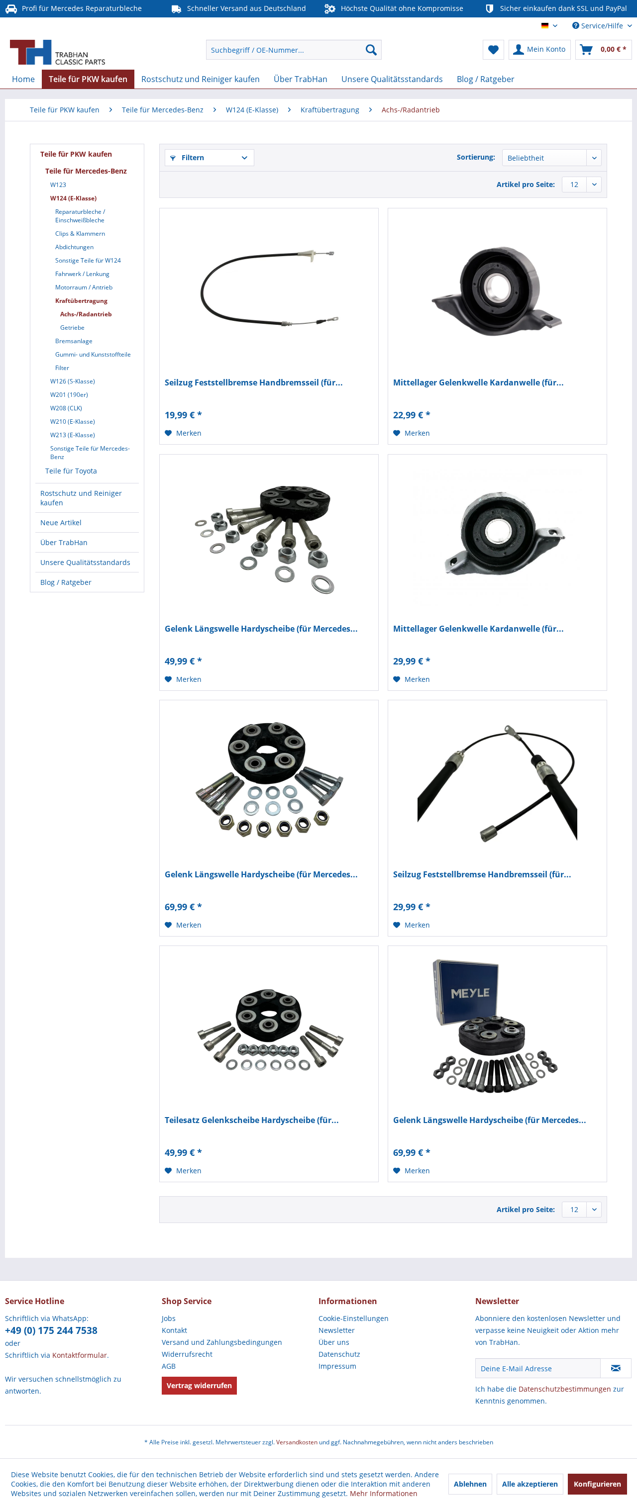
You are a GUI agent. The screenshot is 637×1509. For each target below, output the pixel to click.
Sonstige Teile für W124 (88, 260)
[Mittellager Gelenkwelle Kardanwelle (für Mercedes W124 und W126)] (497, 534)
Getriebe (72, 327)
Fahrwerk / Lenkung (82, 274)
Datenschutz (339, 1354)
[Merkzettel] (493, 50)
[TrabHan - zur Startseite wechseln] (57, 52)
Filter (62, 368)
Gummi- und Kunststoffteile (93, 354)
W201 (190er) (69, 394)
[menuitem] (294, 50)
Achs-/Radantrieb (86, 314)
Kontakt (174, 1330)
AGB (169, 1366)
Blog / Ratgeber (66, 582)
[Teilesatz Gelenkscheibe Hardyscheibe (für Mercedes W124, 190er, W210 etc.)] (269, 1025)
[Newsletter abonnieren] (616, 1368)
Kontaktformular (79, 1355)
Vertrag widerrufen (199, 1385)
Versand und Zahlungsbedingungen (222, 1342)
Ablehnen (470, 1484)
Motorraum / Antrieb (83, 287)
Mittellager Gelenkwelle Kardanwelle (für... (478, 382)
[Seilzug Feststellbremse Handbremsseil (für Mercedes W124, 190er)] (269, 288)
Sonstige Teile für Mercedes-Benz (90, 452)
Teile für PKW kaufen (76, 154)
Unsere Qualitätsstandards (85, 562)
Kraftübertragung (81, 300)
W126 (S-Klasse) (72, 381)
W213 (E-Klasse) (72, 435)
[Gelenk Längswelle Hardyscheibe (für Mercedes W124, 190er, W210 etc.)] (269, 534)
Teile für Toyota (71, 470)
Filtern (192, 157)
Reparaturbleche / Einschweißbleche (80, 215)
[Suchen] (371, 50)
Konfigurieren (597, 1484)
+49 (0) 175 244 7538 (51, 1330)
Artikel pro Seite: (526, 184)
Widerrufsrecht (187, 1354)
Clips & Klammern (80, 233)
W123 (58, 185)
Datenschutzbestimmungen (565, 1389)
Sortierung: (476, 157)
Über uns (333, 1342)
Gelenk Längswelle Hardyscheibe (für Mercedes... (261, 629)
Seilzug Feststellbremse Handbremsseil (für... (254, 382)
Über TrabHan (64, 542)
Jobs (169, 1318)
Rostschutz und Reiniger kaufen (81, 497)
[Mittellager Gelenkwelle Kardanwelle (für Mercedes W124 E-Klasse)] (497, 288)
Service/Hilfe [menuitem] (602, 25)
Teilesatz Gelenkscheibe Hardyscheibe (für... (252, 1120)
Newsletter (336, 1330)
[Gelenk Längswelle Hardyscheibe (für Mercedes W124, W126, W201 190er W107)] (497, 1025)
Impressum (337, 1366)
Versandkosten (297, 1442)
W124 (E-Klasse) (73, 198)
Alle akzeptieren (530, 1484)
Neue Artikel (61, 522)
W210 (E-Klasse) (72, 421)
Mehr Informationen (384, 1493)
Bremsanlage (74, 341)
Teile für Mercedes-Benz (86, 171)
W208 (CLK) (66, 408)
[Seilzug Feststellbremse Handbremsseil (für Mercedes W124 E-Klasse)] (497, 779)
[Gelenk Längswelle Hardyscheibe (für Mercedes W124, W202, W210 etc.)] (269, 779)
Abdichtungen (74, 247)
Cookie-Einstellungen (353, 1318)
